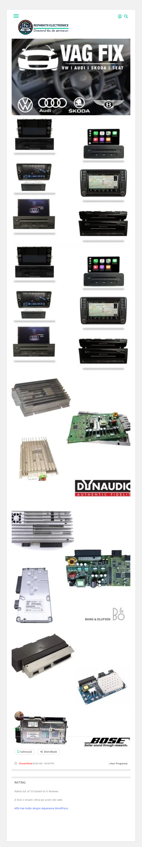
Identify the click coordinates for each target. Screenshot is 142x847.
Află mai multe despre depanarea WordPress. (41, 808)
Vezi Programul (119, 763)
